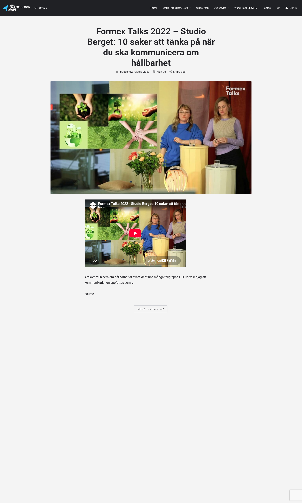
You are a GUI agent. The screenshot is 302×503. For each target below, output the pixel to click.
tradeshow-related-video (134, 71)
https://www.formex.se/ (151, 309)
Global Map (202, 7)
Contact (267, 7)
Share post (179, 71)
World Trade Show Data (175, 7)
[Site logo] (17, 7)
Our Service (220, 7)
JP (278, 7)
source (89, 294)
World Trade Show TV (245, 7)
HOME (153, 7)
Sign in (293, 7)
